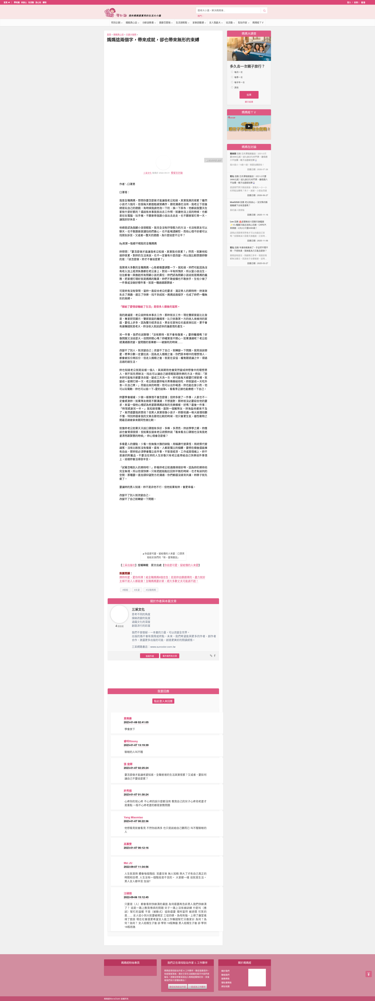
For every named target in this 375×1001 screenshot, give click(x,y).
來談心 (24, 2)
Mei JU (128, 863)
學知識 (17, 2)
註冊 (356, 2)
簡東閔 (233, 153)
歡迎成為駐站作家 (177, 986)
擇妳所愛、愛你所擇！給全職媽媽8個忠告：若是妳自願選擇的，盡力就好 (162, 577)
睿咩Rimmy (131, 741)
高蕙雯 (128, 844)
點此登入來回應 (163, 701)
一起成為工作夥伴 (197, 986)
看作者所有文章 (170, 655)
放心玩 (38, 2)
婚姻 (126, 589)
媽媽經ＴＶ (258, 22)
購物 (44, 2)
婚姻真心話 (131, 22)
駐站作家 (242, 22)
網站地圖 (225, 986)
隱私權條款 (226, 982)
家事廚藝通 (198, 22)
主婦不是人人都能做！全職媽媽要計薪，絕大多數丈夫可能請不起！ (158, 581)
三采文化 (147, 172)
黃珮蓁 (128, 718)
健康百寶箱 (165, 22)
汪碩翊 (128, 893)
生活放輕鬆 (181, 22)
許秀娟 (128, 791)
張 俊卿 (128, 764)
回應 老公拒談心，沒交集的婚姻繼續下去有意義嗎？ (249, 208)
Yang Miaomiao (133, 817)
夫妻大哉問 (131, 34)
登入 (349, 2)
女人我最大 (215, 22)
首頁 (6, 2)
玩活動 (31, 2)
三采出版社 (128, 565)
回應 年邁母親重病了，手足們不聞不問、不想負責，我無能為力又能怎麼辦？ (249, 255)
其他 (236, 87)
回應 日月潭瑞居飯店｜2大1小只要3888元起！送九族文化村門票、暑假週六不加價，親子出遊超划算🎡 (249, 186)
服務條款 (225, 978)
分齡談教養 (148, 22)
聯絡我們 (225, 974)
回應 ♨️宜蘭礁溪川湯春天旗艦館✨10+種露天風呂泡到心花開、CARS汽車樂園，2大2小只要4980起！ (249, 231)
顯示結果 (249, 101)
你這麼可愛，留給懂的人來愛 (181, 565)
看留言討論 (177, 172)
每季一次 (238, 77)
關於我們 (225, 970)
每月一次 (238, 72)
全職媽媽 (151, 589)
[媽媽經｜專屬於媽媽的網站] (135, 12)
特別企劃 (115, 22)
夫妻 (137, 589)
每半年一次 (239, 82)
